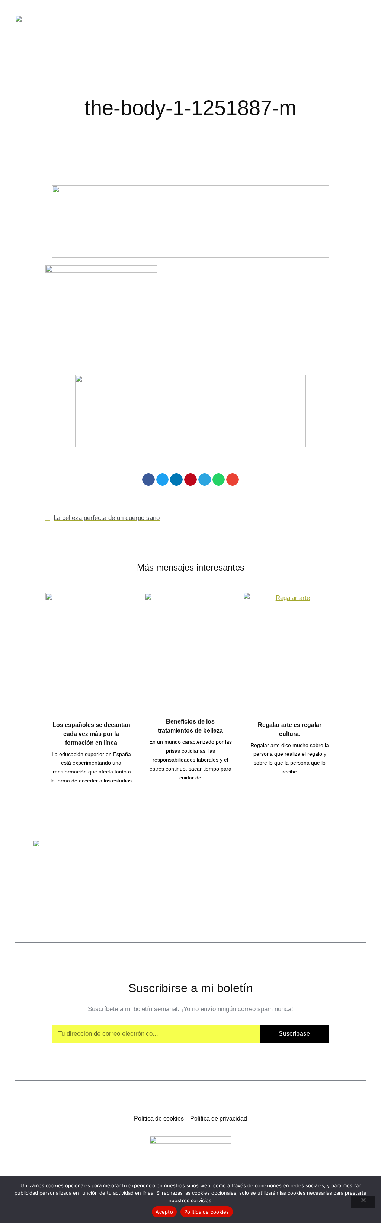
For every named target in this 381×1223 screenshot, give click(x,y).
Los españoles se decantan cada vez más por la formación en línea (91, 734)
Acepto (164, 1212)
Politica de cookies (206, 1212)
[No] (363, 1202)
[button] (148, 479)
